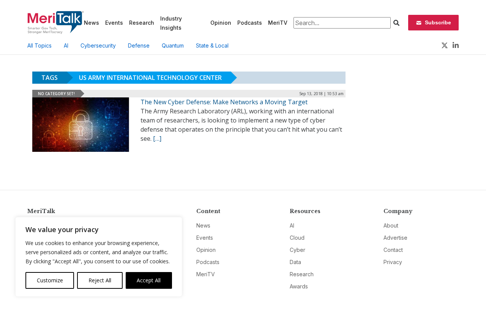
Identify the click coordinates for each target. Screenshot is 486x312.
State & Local (212, 45)
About (390, 225)
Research (141, 22)
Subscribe (438, 22)
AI (66, 45)
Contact (393, 250)
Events (114, 22)
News (91, 22)
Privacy (392, 262)
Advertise (395, 237)
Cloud (297, 237)
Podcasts (249, 22)
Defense (139, 45)
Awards (299, 286)
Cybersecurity (98, 45)
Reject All (99, 280)
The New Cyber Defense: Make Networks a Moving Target (224, 102)
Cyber (297, 250)
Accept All (149, 280)
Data (295, 262)
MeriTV (277, 22)
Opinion (220, 22)
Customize (50, 280)
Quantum (173, 45)
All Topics (39, 45)
